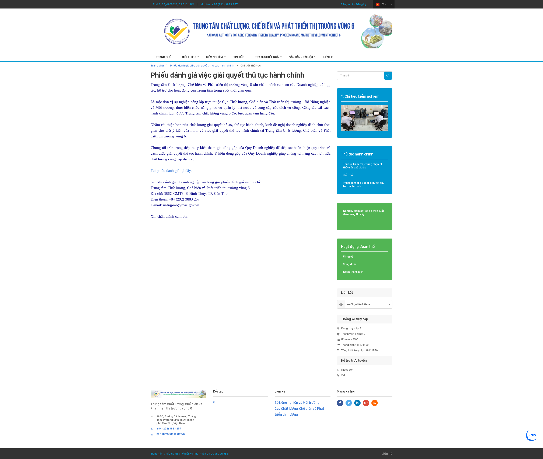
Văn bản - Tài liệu (301, 57)
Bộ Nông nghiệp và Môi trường (297, 403)
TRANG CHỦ (163, 57)
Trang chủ (157, 65)
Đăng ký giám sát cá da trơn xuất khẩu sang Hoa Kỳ (363, 212)
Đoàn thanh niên (353, 271)
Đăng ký (361, 4)
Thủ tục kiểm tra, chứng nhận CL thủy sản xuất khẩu (362, 165)
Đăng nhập (347, 4)
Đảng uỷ (348, 256)
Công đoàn (350, 264)
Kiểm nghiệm (214, 57)
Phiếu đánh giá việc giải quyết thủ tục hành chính (202, 65)
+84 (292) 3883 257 (225, 4)
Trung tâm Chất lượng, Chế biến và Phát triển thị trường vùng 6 (189, 453)
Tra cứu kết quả (267, 57)
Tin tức (238, 57)
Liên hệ (328, 57)
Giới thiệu (189, 57)
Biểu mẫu (348, 175)
